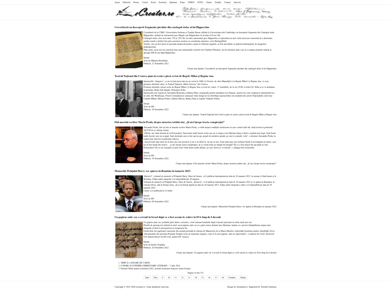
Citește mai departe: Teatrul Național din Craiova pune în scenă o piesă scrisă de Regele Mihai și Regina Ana (229, 114)
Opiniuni (173, 2)
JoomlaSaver (242, 286)
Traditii (218, 2)
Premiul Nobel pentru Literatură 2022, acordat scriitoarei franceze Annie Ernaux (156, 268)
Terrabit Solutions (268, 286)
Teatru (209, 2)
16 (209, 277)
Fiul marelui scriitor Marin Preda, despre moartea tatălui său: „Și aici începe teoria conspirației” (170, 122)
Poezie (136, 2)
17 (216, 277)
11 (176, 277)
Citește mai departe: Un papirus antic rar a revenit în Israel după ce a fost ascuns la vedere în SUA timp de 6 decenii (226, 252)
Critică (145, 2)
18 (223, 277)
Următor (232, 277)
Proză (153, 2)
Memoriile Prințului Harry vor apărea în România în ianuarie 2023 (152, 171)
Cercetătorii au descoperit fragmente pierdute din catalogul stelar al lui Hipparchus (162, 27)
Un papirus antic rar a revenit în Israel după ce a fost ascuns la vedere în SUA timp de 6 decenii (168, 217)
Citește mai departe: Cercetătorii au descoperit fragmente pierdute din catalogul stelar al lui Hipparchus (231, 68)
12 (182, 277)
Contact (227, 2)
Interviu (237, 2)
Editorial (126, 2)
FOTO (200, 2)
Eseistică (162, 2)
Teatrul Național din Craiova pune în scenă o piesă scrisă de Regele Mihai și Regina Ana (164, 76)
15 (202, 277)
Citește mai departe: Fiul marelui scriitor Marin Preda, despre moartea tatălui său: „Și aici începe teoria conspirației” (226, 163)
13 (189, 277)
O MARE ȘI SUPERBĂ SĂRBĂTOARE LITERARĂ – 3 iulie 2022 (150, 265)
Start (147, 277)
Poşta (182, 2)
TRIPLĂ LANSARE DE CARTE (135, 262)
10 (169, 277)
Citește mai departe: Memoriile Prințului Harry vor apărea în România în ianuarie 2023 (238, 206)
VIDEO (191, 2)
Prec (156, 277)
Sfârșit (243, 277)
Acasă (117, 2)
